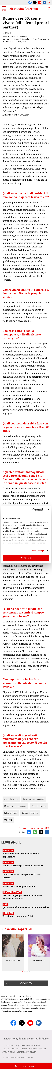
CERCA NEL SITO (26, 983)
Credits (33, 1051)
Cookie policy (23, 1051)
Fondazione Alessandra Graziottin (19, 1058)
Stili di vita (8, 820)
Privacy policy (9, 1051)
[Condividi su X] (41, 832)
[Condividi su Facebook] (28, 832)
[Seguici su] (39, 2)
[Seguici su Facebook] (30, 2)
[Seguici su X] (35, 2)
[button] (22, 971)
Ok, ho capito (26, 558)
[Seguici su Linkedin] (44, 2)
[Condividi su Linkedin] (47, 832)
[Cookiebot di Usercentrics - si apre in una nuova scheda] (32, 509)
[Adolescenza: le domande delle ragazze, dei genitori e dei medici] (39, 945)
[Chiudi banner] (48, 510)
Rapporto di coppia (39, 806)
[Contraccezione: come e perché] (13, 945)
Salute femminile (10, 813)
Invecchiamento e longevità (33, 799)
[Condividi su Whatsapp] (35, 832)
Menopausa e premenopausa (15, 806)
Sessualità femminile (30, 813)
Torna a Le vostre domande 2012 (34, 828)
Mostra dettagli (37, 550)
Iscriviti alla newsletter (26, 1066)
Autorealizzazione (11, 799)
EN (49, 2)
